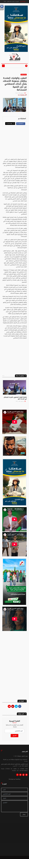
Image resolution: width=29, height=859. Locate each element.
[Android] (26, 775)
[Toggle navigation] (3, 65)
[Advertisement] (14, 143)
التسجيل (14, 736)
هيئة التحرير (22, 1)
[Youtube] (23, 775)
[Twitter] (20, 775)
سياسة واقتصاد (23, 74)
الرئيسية (1, 9)
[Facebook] (17, 775)
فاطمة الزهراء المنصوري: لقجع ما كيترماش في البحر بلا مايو (15, 398)
